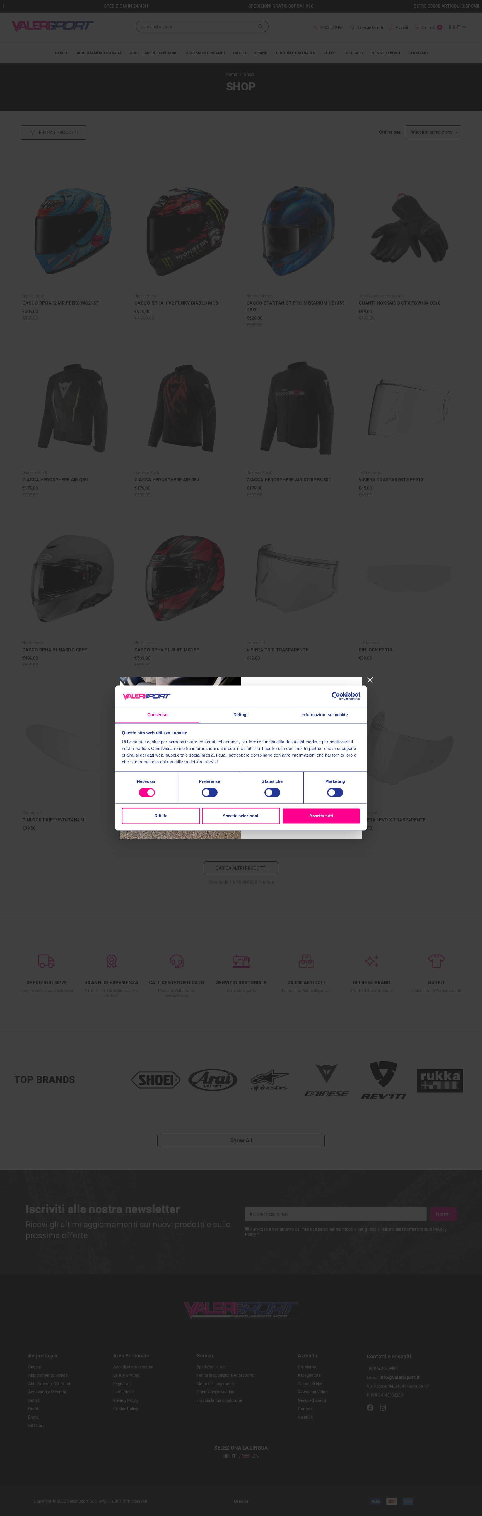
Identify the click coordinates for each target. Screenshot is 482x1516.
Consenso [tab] (157, 714)
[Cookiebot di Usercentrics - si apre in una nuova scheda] (336, 696)
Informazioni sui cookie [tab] (325, 714)
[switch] (210, 792)
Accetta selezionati (241, 815)
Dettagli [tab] (241, 714)
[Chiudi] (370, 679)
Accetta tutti (321, 815)
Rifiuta (161, 815)
